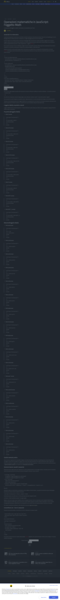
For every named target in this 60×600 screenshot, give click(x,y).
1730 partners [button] (37, 590)
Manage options (43, 597)
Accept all (53, 597)
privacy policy (15, 593)
